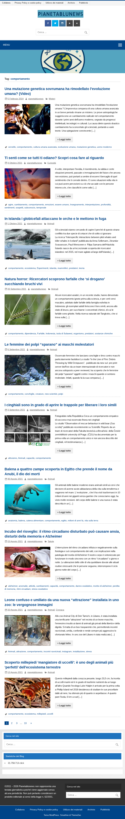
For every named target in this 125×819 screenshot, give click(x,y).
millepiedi (41, 714)
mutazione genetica (86, 147)
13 (25, 723)
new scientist (51, 394)
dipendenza (30, 333)
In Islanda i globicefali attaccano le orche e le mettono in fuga (55, 219)
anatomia (12, 520)
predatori (73, 268)
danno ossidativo (84, 586)
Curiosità (51, 163)
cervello (12, 147)
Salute (51, 541)
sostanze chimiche (104, 333)
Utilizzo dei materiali (54, 3)
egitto (64, 520)
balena (21, 520)
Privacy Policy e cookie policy (28, 3)
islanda (53, 268)
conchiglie (29, 394)
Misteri (52, 99)
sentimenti (9, 207)
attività (32, 586)
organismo (78, 333)
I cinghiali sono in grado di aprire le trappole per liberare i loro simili (60, 405)
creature (40, 394)
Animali (50, 223)
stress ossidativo (40, 589)
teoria (81, 268)
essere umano (62, 204)
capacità (30, 458)
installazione (79, 651)
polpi (60, 394)
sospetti (19, 207)
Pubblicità (83, 3)
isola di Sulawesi (64, 333)
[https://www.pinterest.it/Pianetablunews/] (69, 23)
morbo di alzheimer (102, 586)
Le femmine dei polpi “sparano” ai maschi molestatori (49, 344)
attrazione (21, 651)
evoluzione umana (67, 147)
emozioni (49, 204)
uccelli (50, 714)
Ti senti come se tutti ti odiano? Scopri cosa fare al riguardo (54, 158)
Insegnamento (77, 204)
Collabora (6, 3)
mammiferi (63, 268)
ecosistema (30, 268)
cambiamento (20, 204)
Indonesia (50, 333)
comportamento (24, 147)
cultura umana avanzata (45, 147)
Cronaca (60, 610)
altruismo (12, 458)
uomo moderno (104, 147)
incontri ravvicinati (52, 651)
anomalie (23, 586)
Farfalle (41, 333)
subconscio (29, 207)
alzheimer (13, 586)
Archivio (71, 3)
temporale (41, 207)
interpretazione (92, 204)
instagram (67, 651)
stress (89, 651)
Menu (6, 44)
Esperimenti (42, 268)
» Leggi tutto (64, 139)
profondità (106, 204)
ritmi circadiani (23, 589)
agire (10, 204)
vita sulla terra (91, 520)
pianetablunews (35, 99)
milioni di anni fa (75, 520)
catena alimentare (35, 520)
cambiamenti (42, 586)
